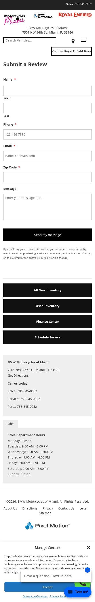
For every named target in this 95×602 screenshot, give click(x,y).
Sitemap (45, 513)
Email (9, 146)
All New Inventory (47, 290)
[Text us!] (78, 593)
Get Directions (18, 375)
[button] (88, 547)
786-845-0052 (79, 4)
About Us (10, 508)
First (7, 98)
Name (9, 79)
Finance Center (47, 321)
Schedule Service (47, 337)
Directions (29, 508)
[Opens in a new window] (73, 41)
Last (6, 115)
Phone (10, 124)
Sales (10, 424)
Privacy (48, 508)
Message (9, 189)
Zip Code (11, 167)
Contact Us (66, 508)
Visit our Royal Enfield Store (71, 51)
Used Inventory (47, 306)
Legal (83, 508)
